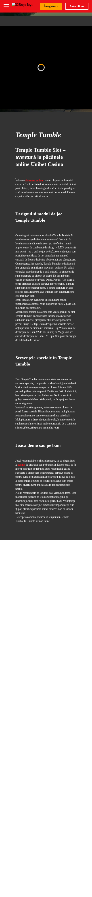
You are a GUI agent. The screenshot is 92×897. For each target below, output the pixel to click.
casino (22, 464)
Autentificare (76, 6)
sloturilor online (34, 180)
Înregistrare (51, 6)
